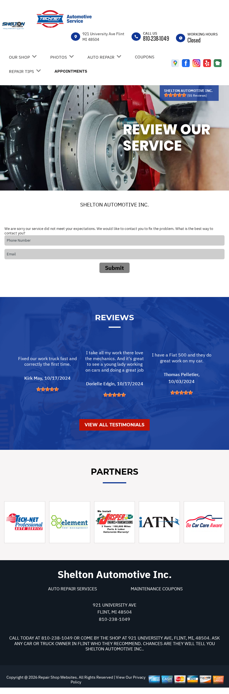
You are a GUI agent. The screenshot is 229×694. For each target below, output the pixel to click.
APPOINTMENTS (70, 71)
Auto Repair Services (72, 588)
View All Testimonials (114, 424)
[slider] (175, 95)
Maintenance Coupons (157, 588)
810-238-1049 (156, 38)
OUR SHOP (19, 57)
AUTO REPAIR (101, 57)
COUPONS (144, 57)
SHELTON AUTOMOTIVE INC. (114, 204)
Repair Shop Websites (57, 677)
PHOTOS (58, 57)
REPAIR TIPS (21, 71)
